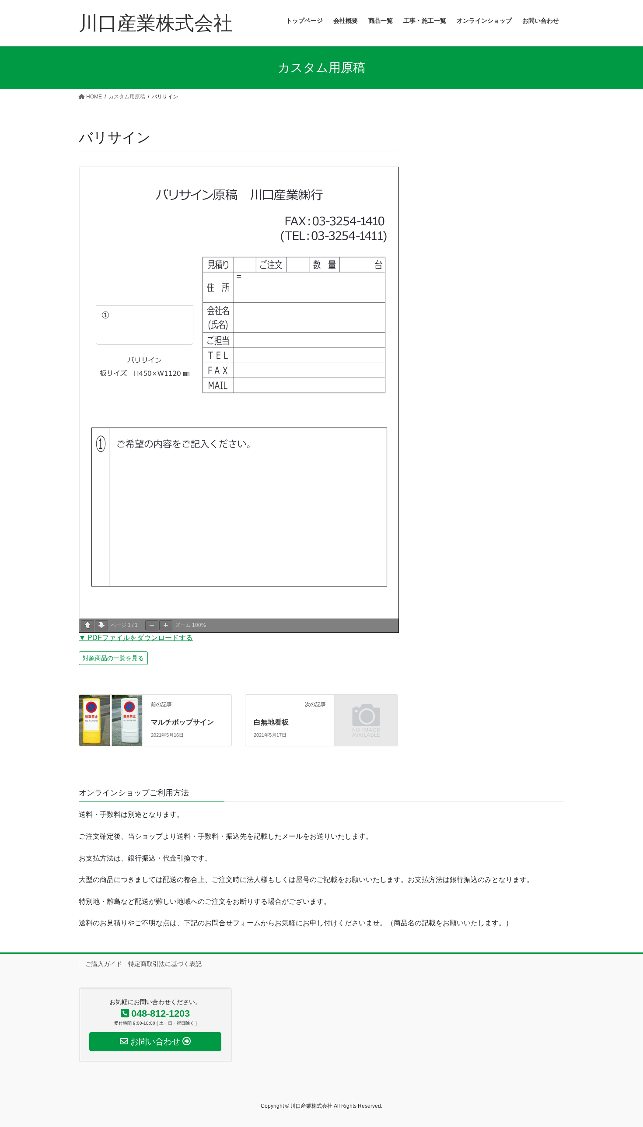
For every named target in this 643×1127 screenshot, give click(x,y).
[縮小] (151, 625)
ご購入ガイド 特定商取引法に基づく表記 (143, 963)
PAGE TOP (620, 1085)
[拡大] (165, 625)
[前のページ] (87, 625)
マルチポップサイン (182, 722)
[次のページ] (101, 625)
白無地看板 (271, 722)
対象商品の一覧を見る (113, 658)
